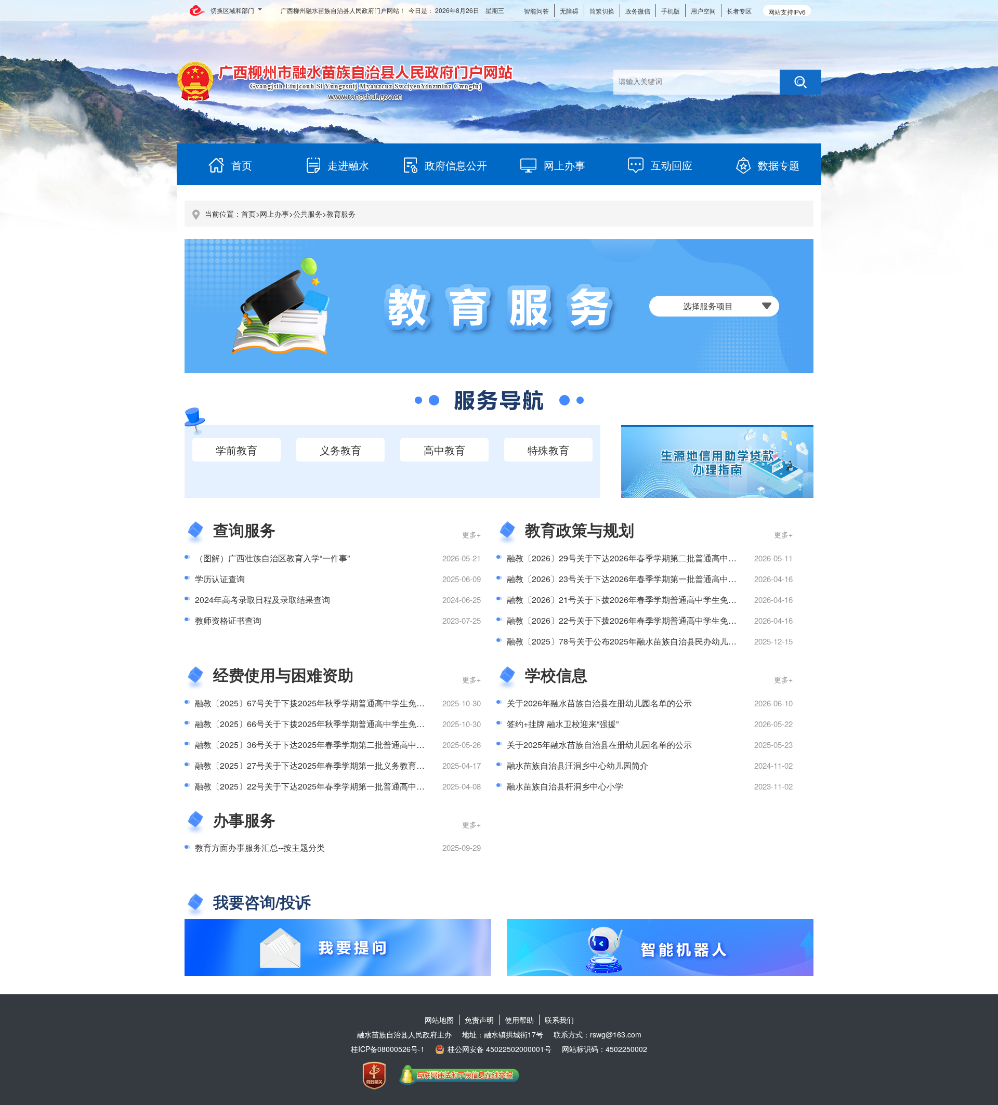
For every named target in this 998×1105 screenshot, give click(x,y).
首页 (248, 213)
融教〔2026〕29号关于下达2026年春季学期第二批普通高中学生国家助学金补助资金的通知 (676, 558)
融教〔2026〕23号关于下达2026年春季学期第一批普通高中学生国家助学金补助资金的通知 (676, 579)
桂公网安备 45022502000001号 (499, 1049)
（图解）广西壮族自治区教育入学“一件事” (272, 558)
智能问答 (536, 10)
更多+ (471, 534)
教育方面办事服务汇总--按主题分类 (260, 847)
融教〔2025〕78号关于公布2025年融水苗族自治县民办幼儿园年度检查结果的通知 (659, 641)
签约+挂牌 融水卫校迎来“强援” (563, 724)
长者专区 (739, 10)
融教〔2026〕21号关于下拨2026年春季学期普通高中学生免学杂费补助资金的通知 (659, 600)
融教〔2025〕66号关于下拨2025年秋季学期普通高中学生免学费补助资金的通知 (343, 724)
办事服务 (244, 819)
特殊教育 (548, 449)
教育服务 (341, 213)
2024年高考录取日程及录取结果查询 (262, 600)
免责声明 (479, 1020)
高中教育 (444, 449)
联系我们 (559, 1020)
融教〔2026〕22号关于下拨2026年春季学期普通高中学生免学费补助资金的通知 (655, 620)
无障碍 (569, 10)
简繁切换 (601, 10)
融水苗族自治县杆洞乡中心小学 (565, 786)
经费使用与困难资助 (283, 674)
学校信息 (556, 674)
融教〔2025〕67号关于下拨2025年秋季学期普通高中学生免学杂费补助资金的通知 (347, 703)
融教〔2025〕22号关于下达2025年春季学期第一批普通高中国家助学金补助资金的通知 (355, 786)
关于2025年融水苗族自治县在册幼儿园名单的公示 (599, 745)
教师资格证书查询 (228, 620)
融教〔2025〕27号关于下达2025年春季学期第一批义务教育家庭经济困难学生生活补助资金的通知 (376, 765)
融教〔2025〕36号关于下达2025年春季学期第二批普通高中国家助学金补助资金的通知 (355, 745)
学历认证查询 (220, 579)
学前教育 (236, 449)
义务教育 (340, 449)
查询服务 (244, 529)
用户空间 (703, 10)
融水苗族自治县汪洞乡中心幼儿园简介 (577, 765)
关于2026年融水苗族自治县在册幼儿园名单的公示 (599, 703)
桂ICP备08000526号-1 (388, 1049)
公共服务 (307, 213)
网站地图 (439, 1020)
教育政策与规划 (579, 529)
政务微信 (637, 10)
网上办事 (274, 213)
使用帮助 (519, 1020)
